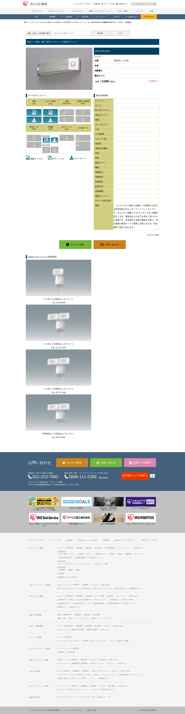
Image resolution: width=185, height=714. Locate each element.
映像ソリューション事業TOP (68, 660)
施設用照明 (62, 551)
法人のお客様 (38, 4)
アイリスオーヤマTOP (82, 4)
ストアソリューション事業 (39, 649)
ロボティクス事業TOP (65, 596)
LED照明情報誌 (109, 548)
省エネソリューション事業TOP (68, 585)
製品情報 (69, 17)
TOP (36, 17)
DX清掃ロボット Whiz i (66, 600)
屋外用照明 (62, 567)
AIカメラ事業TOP (64, 671)
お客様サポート (123, 4)
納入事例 (85, 17)
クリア (120, 33)
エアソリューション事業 (39, 686)
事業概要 (52, 17)
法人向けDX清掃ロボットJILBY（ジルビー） (92, 600)
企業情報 (97, 4)
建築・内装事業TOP (65, 615)
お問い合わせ (148, 17)
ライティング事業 (36, 548)
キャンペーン (121, 596)
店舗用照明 (62, 561)
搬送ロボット (74, 607)
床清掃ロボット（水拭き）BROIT (122, 600)
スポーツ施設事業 (36, 626)
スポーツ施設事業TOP (65, 626)
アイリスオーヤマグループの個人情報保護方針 (44, 710)
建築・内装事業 (35, 615)
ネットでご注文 (109, 4)
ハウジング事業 (35, 637)
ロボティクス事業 (36, 596)
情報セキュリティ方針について (125, 540)
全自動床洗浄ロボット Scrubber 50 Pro (71, 603)
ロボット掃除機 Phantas (96, 603)
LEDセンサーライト (37, 257)
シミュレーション (124, 548)
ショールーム (100, 17)
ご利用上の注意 (91, 710)
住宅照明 (61, 573)
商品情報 (89, 548)
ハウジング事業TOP (65, 637)
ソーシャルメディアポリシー (73, 710)
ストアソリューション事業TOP (68, 648)
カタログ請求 (77, 244)
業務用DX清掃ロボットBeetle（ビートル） (122, 603)
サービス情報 (99, 596)
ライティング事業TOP (65, 548)
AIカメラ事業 (34, 671)
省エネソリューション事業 (39, 585)
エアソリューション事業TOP (68, 686)
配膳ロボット (62, 607)
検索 (101, 33)
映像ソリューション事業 (39, 660)
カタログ (117, 17)
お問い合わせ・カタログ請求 (88, 540)
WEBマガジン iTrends (149, 540)
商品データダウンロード (100, 671)
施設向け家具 (34, 697)
